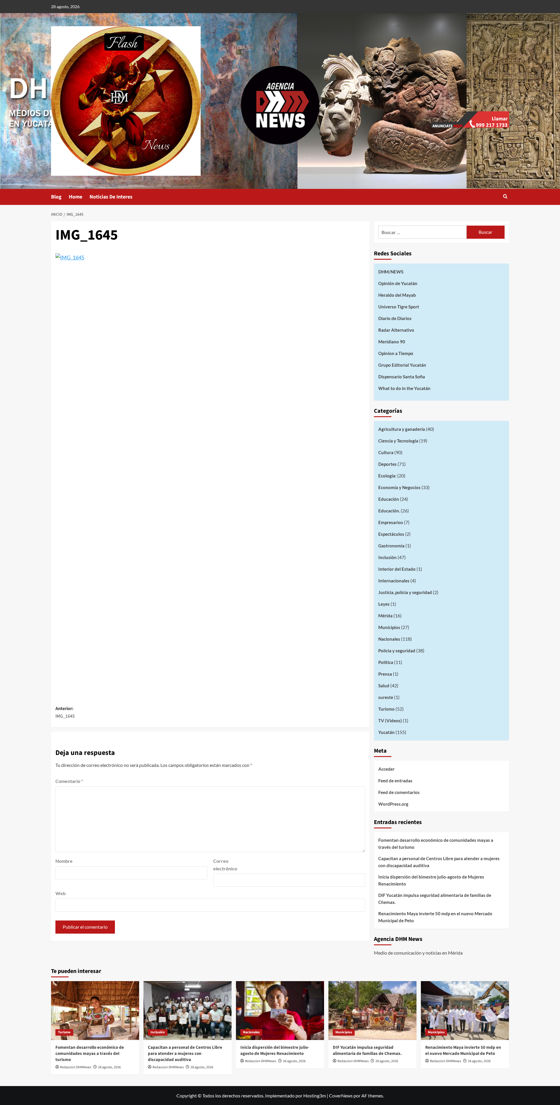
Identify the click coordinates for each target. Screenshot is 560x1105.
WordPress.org (393, 804)
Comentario (69, 781)
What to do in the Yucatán (404, 388)
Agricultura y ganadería (401, 429)
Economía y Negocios (399, 487)
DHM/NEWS (390, 271)
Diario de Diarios (395, 318)
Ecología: (387, 475)
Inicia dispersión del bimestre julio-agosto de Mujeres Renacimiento (431, 880)
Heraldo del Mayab (397, 295)
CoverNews (341, 1095)
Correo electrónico (225, 864)
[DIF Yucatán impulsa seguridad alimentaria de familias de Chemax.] (372, 1010)
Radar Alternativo (396, 330)
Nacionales (389, 639)
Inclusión (387, 557)
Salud (383, 685)
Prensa (385, 674)
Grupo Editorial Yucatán (402, 365)
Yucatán (386, 732)
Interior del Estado (397, 569)
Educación (388, 499)
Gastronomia (391, 545)
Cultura (385, 452)
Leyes (384, 604)
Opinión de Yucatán (397, 283)
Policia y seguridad (396, 650)
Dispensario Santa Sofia (401, 376)
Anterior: (65, 712)
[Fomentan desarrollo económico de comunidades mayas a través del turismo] (95, 1010)
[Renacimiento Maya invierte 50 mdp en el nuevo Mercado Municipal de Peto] (465, 1010)
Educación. (389, 510)
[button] (505, 197)
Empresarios (390, 522)
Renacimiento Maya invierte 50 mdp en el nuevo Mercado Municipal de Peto (435, 917)
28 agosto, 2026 (109, 1067)
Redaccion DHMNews (75, 1067)
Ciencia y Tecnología (398, 440)
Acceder (386, 769)
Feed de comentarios (399, 792)
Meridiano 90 (391, 341)
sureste (385, 697)
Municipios (389, 627)
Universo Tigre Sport (398, 306)
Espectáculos (391, 534)
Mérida (385, 615)
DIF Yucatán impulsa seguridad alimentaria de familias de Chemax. (434, 899)
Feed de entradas (395, 780)
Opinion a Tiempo (395, 353)
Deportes (387, 464)
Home (75, 197)
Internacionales (394, 580)
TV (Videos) (390, 720)
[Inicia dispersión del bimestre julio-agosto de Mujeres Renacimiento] (280, 1010)
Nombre (64, 861)
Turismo (386, 709)
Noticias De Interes (111, 197)
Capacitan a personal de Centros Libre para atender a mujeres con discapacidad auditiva (439, 862)
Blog (56, 197)
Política (385, 662)
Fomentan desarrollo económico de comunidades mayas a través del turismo (435, 843)
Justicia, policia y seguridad (405, 592)
